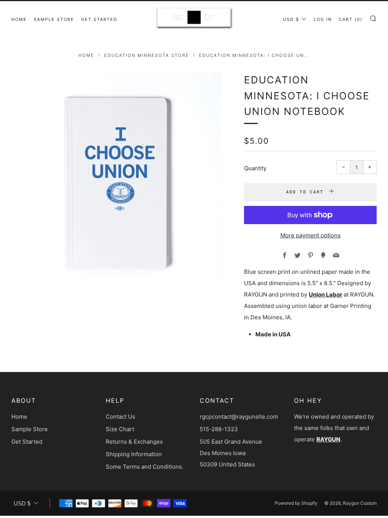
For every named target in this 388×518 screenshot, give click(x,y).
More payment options (310, 235)
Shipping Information (134, 454)
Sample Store (54, 19)
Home (19, 19)
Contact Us (120, 416)
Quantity (255, 168)
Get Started (99, 19)
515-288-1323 (219, 429)
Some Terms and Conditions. (144, 466)
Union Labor (325, 294)
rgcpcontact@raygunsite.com (239, 416)
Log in (323, 19)
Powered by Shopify (296, 503)
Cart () (351, 19)
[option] (116, 177)
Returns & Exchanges (134, 441)
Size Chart (120, 429)
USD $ (291, 19)
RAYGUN (328, 439)
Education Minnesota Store (146, 55)
